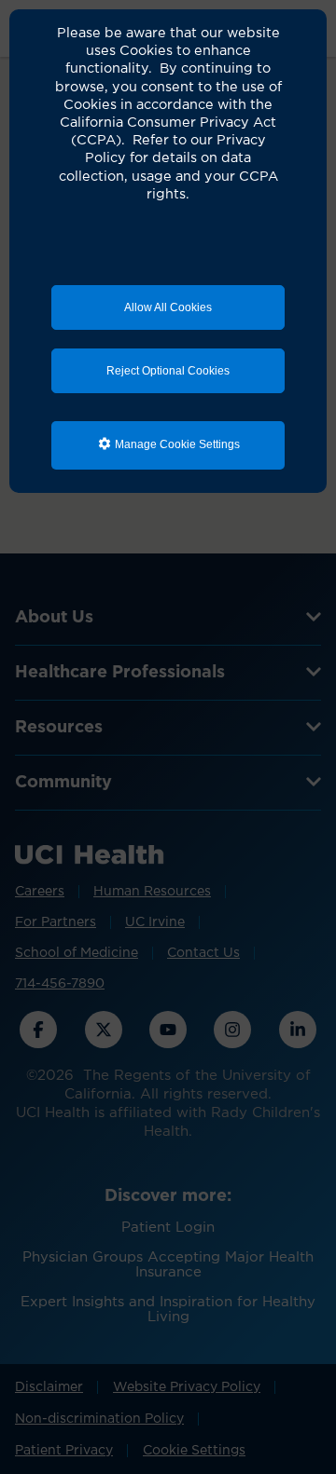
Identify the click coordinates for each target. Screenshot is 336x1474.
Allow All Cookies (168, 307)
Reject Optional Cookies (168, 370)
